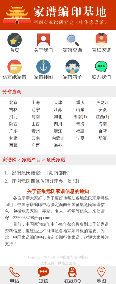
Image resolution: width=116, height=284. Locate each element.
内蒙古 (58, 138)
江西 (102, 117)
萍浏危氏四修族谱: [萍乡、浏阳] (45, 181)
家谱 (70, 257)
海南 (102, 124)
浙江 (58, 131)
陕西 (13, 124)
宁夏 (80, 138)
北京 (13, 102)
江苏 (58, 109)
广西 (36, 145)
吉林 (13, 109)
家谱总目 (31, 159)
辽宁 (36, 109)
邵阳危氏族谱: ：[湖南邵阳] (40, 172)
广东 (13, 131)
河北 (13, 117)
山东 (80, 109)
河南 (36, 117)
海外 (58, 145)
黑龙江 (102, 102)
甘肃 (13, 138)
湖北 (58, 117)
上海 (36, 102)
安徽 (102, 109)
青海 (80, 124)
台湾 (102, 131)
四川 (58, 124)
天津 (58, 102)
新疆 (102, 138)
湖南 (80, 117)
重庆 (80, 102)
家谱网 (9, 159)
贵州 (36, 131)
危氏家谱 (55, 159)
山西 (36, 124)
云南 (36, 138)
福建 (80, 131)
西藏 (13, 145)
